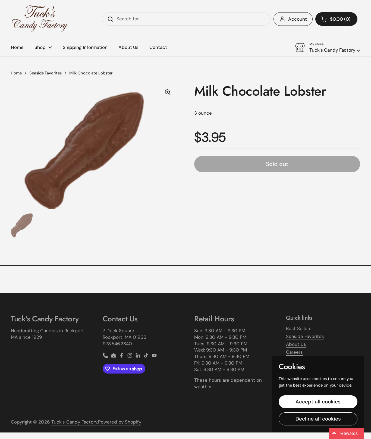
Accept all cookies (318, 401)
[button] (336, 19)
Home (16, 73)
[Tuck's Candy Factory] (40, 19)
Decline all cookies (318, 418)
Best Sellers (299, 328)
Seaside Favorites (45, 73)
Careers (294, 352)
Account (297, 19)
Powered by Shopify (119, 422)
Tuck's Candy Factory (74, 422)
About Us (296, 344)
